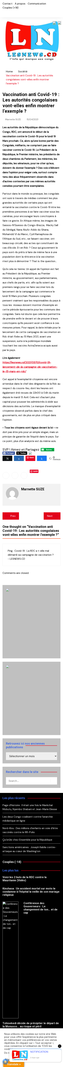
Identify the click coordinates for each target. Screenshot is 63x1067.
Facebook (3, 13)
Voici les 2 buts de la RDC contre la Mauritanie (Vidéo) (25, 879)
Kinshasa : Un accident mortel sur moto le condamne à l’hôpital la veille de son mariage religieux (31, 891)
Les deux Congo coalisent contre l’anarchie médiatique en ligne (28, 818)
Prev (13, 516)
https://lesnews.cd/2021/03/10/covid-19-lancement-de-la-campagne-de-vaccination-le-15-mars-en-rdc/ (30, 367)
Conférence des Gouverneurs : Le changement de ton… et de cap (40, 908)
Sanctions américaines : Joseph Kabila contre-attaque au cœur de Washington (29, 849)
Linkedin (24, 475)
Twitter (9, 13)
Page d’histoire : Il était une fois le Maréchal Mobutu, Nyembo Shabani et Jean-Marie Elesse (30, 807)
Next (50, 516)
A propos (20, 3)
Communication (37, 3)
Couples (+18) (10, 7)
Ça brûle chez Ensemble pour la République (27, 839)
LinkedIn (14, 13)
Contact (7, 3)
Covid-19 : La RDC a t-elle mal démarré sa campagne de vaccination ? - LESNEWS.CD (31, 555)
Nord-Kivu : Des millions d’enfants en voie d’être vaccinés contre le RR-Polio (30, 830)
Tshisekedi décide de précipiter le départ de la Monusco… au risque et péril (31, 1025)
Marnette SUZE (13, 119)
